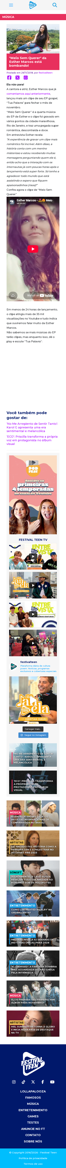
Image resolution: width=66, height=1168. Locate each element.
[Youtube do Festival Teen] (52, 1082)
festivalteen (46, 72)
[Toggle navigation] (11, 5)
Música (8, 17)
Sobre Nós (33, 1141)
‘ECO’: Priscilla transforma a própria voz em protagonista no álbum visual (32, 440)
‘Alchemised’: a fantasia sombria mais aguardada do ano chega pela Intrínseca (34, 969)
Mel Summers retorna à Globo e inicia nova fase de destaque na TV (33, 1029)
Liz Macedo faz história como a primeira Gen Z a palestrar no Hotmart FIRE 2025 (33, 849)
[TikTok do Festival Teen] (23, 1082)
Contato (33, 1135)
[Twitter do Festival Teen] (33, 1082)
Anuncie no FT (33, 1129)
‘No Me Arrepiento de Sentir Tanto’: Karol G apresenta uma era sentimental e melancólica (32, 427)
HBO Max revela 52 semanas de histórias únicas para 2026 (32, 941)
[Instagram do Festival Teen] (14, 1082)
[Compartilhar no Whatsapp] (26, 77)
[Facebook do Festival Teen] (42, 1082)
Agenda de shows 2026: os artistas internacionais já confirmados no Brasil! (30, 819)
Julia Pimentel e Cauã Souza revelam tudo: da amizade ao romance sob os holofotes (32, 879)
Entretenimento (33, 1110)
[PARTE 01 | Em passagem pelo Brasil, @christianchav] (33, 700)
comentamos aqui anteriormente (28, 93)
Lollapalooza (33, 1091)
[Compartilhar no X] (17, 77)
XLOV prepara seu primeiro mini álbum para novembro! (33, 1001)
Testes (33, 1122)
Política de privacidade (33, 1158)
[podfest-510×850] (33, 494)
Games (33, 1116)
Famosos (33, 1097)
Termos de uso (33, 1163)
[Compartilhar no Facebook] (9, 77)
